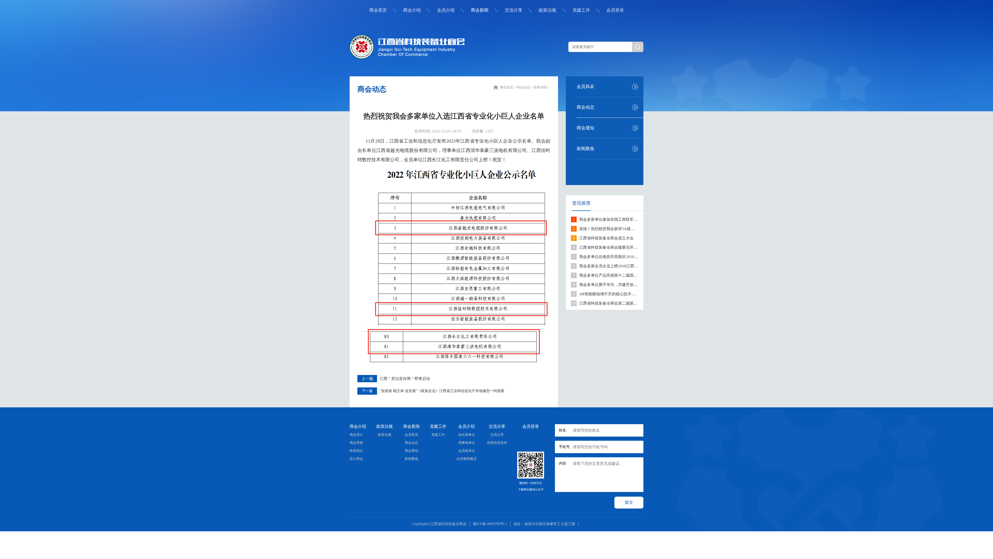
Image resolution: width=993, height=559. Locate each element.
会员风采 (585, 86)
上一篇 (367, 379)
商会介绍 (412, 10)
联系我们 (356, 451)
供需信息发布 (497, 443)
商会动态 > (525, 87)
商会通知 (585, 128)
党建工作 (581, 10)
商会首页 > (508, 87)
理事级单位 (466, 443)
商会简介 (356, 435)
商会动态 (585, 107)
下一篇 (367, 391)
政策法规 (547, 10)
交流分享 (513, 10)
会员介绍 (446, 10)
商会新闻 (479, 10)
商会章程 (356, 443)
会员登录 (615, 10)
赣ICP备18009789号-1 (490, 524)
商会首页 (378, 10)
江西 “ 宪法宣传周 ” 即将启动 (405, 379)
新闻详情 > (541, 87)
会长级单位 (466, 435)
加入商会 (356, 459)
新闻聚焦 (585, 148)
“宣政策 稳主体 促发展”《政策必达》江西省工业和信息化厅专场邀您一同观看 (442, 391)
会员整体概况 (466, 459)
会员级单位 (466, 451)
